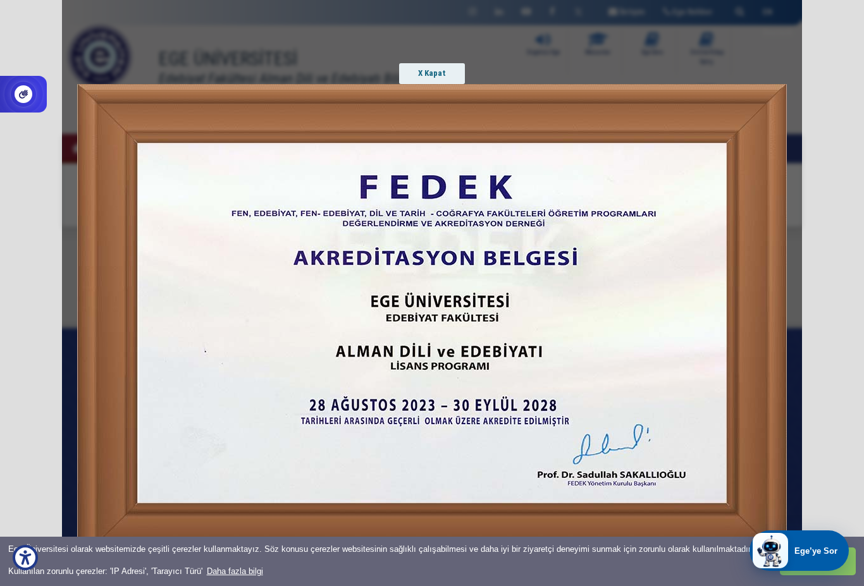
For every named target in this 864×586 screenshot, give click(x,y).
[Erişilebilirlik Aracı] (25, 557)
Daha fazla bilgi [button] (235, 571)
